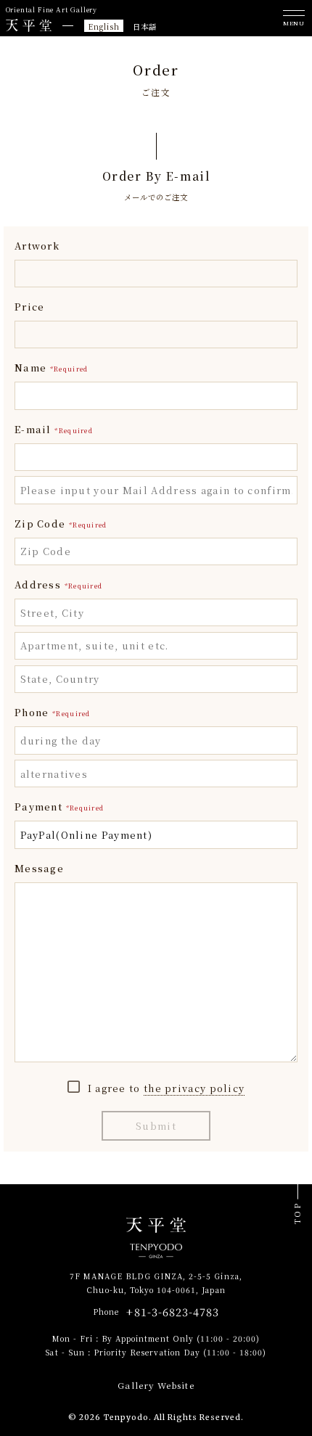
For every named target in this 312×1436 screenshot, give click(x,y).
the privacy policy (194, 1088)
